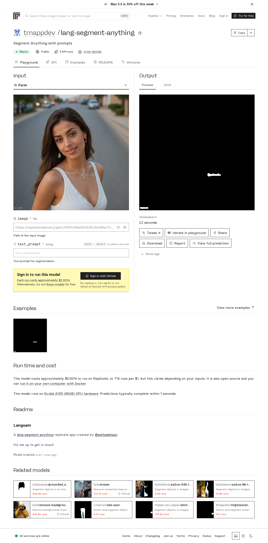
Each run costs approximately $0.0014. (43, 280)
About (138, 536)
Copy (241, 33)
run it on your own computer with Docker (53, 383)
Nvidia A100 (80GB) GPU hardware (71, 393)
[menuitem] (155, 16)
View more (233, 307)
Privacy (193, 536)
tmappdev (39, 33)
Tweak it (153, 233)
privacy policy (116, 286)
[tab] (147, 85)
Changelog (153, 536)
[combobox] (77, 15)
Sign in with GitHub (103, 276)
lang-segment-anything (35, 435)
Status (206, 536)
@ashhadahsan (106, 435)
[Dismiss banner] (252, 4)
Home (126, 536)
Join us (168, 536)
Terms (180, 536)
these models (55, 284)
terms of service (90, 286)
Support (220, 536)
